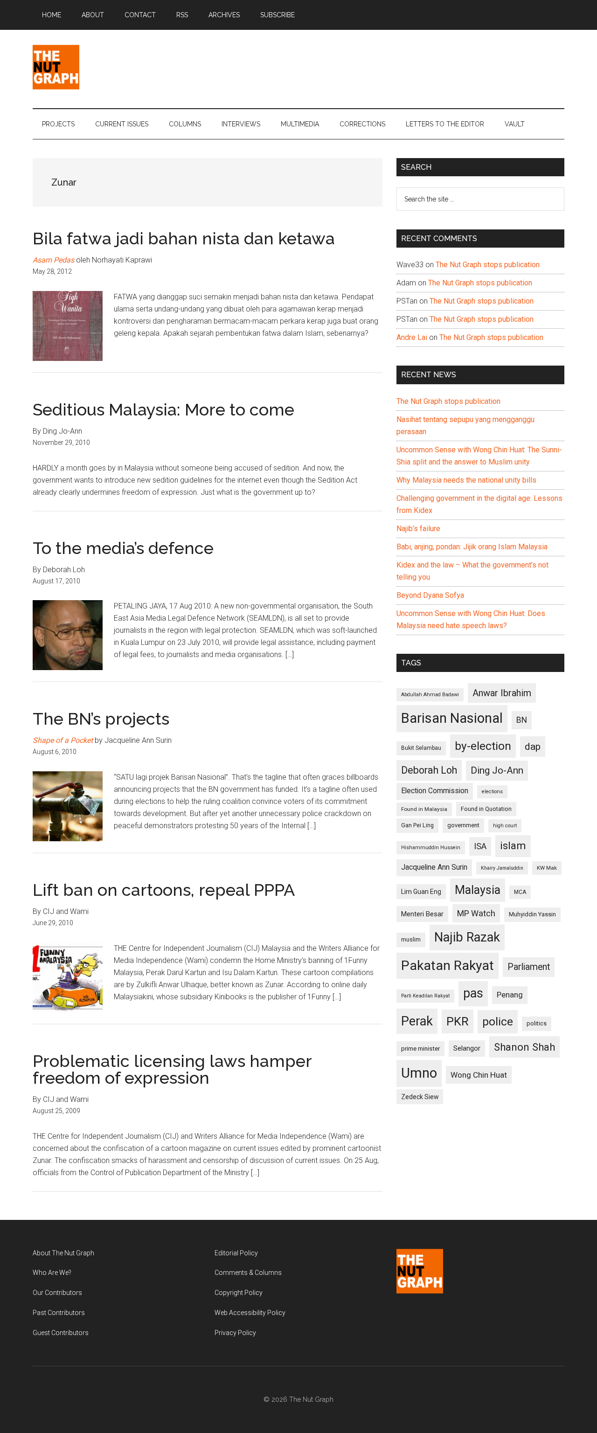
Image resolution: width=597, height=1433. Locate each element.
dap (533, 746)
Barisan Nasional (452, 718)
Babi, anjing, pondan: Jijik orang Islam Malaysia (472, 546)
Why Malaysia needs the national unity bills (466, 480)
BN (521, 720)
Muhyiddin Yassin (532, 914)
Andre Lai (411, 337)
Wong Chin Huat (479, 1075)
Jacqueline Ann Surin (434, 867)
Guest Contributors (61, 1332)
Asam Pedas (53, 260)
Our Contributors (57, 1292)
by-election (483, 746)
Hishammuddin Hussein (430, 848)
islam (513, 845)
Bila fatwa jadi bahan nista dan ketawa (184, 238)
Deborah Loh (429, 770)
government (463, 825)
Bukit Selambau (421, 748)
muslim (411, 939)
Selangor (466, 1048)
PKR (457, 1021)
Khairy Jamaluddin (502, 868)
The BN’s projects (101, 718)
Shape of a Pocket (63, 740)
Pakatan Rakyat (447, 965)
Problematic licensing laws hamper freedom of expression (172, 1069)
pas (473, 993)
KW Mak (547, 868)
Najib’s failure (418, 528)
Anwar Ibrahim (501, 693)
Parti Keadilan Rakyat (425, 996)
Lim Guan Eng (421, 891)
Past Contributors (59, 1312)
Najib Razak (467, 937)
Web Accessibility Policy (250, 1312)
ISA (480, 846)
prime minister (420, 1048)
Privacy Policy (235, 1332)
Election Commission (434, 791)
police (497, 1021)
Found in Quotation (486, 808)
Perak (417, 1021)
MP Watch (476, 913)
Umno (419, 1073)
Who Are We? (52, 1272)
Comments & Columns (248, 1272)
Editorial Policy (236, 1253)
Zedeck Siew (419, 1097)
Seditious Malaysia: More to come (163, 409)
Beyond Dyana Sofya (430, 595)
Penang (510, 994)
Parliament (528, 967)
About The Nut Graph (63, 1253)
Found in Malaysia (424, 809)
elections (492, 792)
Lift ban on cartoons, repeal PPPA (164, 890)
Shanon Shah (524, 1047)
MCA (520, 892)
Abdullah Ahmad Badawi (430, 695)
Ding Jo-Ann (497, 770)
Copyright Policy (239, 1292)
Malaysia (477, 890)
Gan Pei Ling (417, 825)
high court (505, 826)
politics (537, 1023)
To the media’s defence (123, 548)
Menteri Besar (422, 914)
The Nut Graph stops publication (488, 264)
